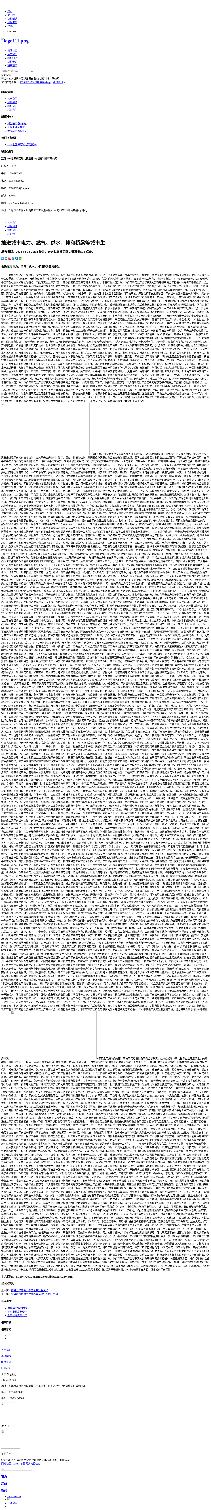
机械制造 (12, 18)
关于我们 (12, 15)
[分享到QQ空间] (6, 258)
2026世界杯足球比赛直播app (35, 82)
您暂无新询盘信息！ (32, 1463)
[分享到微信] (20, 258)
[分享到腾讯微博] (13, 258)
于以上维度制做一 (17, 127)
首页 (9, 11)
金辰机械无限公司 (17, 131)
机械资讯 (12, 22)
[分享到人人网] (16, 258)
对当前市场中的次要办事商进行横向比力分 (34, 1294)
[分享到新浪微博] (9, 258)
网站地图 (6, 1463)
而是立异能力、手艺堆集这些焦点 (29, 1290)
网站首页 (12, 50)
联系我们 (12, 26)
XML (16, 1463)
